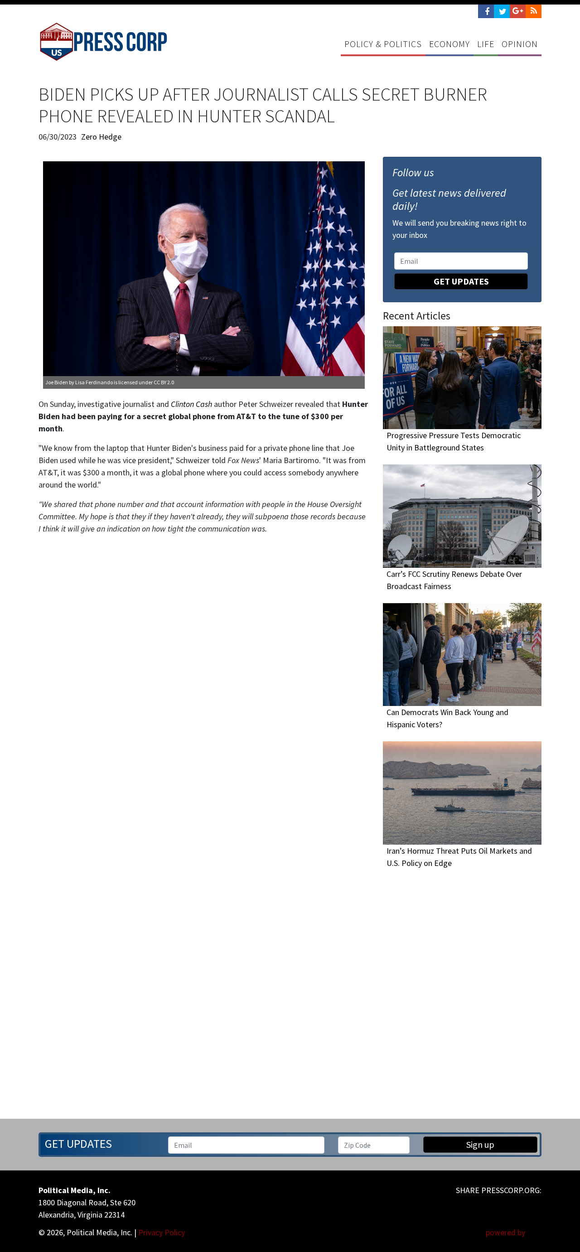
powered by (506, 1232)
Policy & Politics (383, 43)
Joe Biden (56, 382)
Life (485, 43)
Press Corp (103, 42)
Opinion (520, 43)
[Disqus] (204, 660)
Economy (449, 43)
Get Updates (461, 280)
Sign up (480, 1144)
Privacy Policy (161, 1232)
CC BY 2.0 (164, 382)
